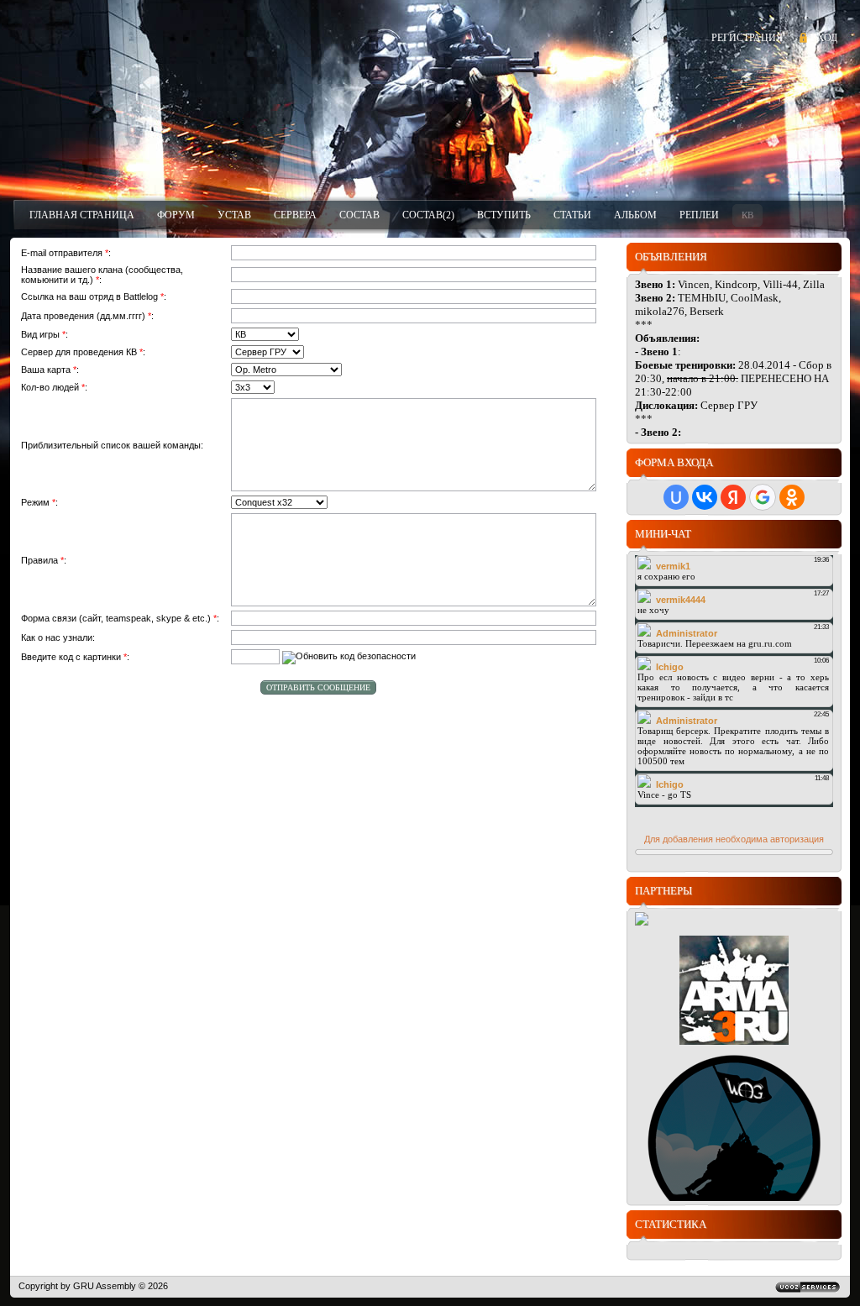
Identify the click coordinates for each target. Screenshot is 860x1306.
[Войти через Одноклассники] (792, 497)
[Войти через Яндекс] (733, 497)
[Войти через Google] (762, 497)
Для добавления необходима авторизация (734, 839)
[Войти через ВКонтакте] (704, 497)
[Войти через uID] (676, 497)
